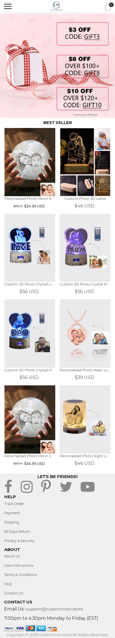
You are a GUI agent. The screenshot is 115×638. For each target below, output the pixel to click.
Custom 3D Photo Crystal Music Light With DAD (29, 370)
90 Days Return (17, 531)
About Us (12, 556)
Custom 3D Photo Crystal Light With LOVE (29, 284)
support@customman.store (54, 609)
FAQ (8, 584)
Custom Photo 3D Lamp (85, 198)
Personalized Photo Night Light (85, 456)
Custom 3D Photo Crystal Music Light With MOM (85, 284)
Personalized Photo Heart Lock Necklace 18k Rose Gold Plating (85, 370)
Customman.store (55, 634)
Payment (12, 513)
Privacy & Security (19, 541)
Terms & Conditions (20, 575)
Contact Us (13, 593)
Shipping (11, 522)
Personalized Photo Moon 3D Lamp (29, 198)
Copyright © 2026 (23, 634)
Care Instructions (18, 565)
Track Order (14, 504)
